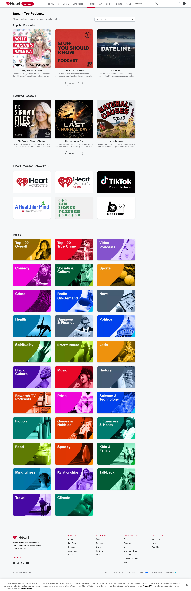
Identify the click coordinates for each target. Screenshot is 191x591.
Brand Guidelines (130, 551)
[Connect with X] (18, 563)
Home (154, 543)
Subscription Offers (131, 558)
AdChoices (170, 572)
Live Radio (78, 3)
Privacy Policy (117, 572)
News (128, 3)
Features (99, 543)
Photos (98, 554)
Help (106, 572)
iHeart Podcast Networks (29, 166)
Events (98, 547)
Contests (99, 551)
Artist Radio (104, 3)
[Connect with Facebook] (14, 563)
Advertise (127, 543)
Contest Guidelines (131, 554)
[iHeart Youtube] (27, 563)
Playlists (118, 3)
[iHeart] (13, 3)
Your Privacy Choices (135, 572)
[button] (47, 73)
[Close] (187, 585)
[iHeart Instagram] (22, 563)
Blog (125, 547)
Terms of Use (157, 572)
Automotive (156, 539)
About (126, 539)
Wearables (156, 547)
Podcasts (91, 3)
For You (50, 3)
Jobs (126, 562)
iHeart (70, 539)
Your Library (63, 3)
